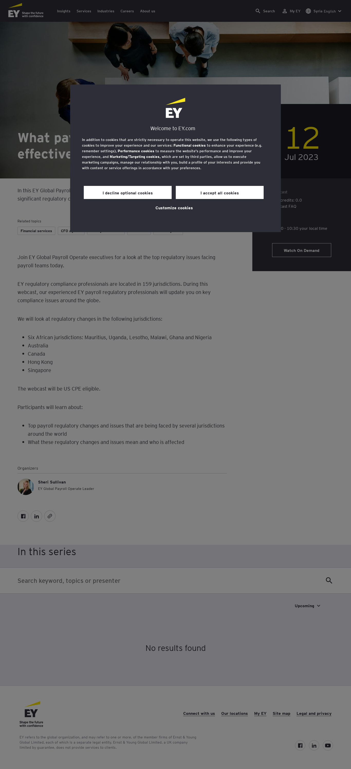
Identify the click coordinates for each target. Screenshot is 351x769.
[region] (175, 158)
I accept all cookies (219, 192)
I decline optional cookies (128, 192)
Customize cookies (174, 207)
